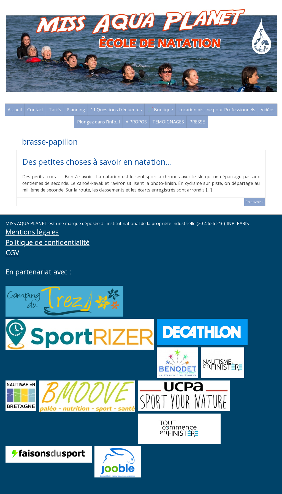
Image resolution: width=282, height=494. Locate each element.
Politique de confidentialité (48, 242)
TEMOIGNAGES (168, 122)
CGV (12, 252)
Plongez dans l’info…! (98, 122)
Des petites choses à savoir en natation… (97, 161)
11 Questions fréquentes (116, 110)
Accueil (15, 110)
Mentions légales (32, 231)
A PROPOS (136, 122)
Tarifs (55, 110)
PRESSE (197, 122)
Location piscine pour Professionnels (216, 110)
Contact (35, 110)
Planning (76, 110)
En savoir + (255, 201)
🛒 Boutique (160, 110)
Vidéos (268, 110)
